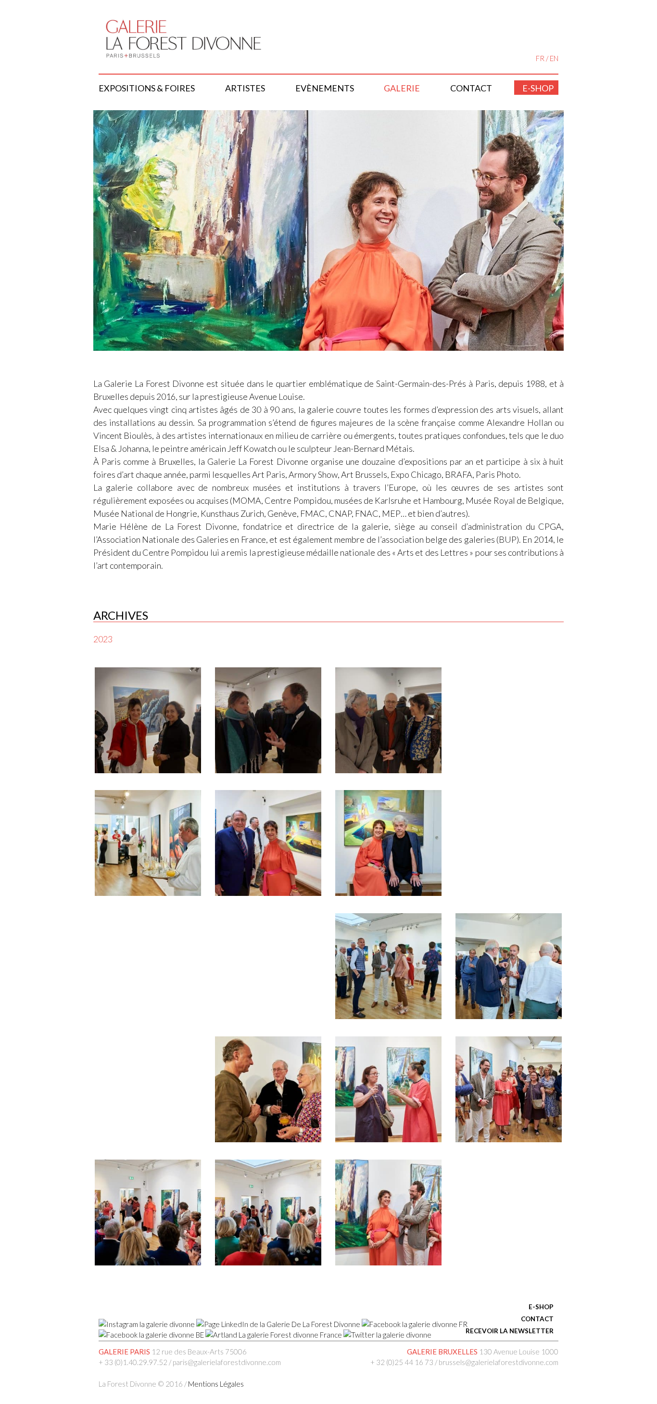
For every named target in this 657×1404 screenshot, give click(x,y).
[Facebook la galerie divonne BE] (151, 1334)
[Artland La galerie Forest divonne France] (273, 1334)
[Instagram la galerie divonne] (147, 1324)
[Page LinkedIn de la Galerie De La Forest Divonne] (278, 1324)
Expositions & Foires (147, 88)
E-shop (538, 88)
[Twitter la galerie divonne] (387, 1334)
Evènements (324, 88)
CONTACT (537, 1319)
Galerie (402, 88)
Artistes (245, 88)
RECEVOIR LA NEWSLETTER (510, 1331)
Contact (471, 88)
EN (554, 58)
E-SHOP (541, 1307)
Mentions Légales (216, 1383)
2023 (103, 639)
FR (540, 58)
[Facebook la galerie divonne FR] (414, 1324)
